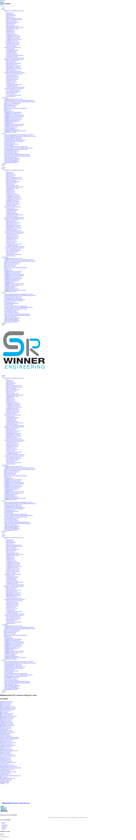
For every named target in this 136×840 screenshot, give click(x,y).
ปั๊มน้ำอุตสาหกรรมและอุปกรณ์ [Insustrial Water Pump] (14, 59)
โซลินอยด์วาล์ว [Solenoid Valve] (12, 77)
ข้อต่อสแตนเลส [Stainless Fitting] (12, 92)
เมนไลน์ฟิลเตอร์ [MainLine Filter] (12, 40)
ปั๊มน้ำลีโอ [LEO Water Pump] (11, 69)
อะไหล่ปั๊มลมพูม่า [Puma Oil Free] (12, 28)
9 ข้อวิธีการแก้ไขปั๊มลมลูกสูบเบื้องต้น (11, 159)
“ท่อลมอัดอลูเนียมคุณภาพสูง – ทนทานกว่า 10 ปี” (13, 138)
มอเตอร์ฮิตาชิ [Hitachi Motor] (11, 51)
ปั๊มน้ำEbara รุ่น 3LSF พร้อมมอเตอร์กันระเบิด (12, 262)
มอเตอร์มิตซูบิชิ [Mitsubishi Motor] (12, 209)
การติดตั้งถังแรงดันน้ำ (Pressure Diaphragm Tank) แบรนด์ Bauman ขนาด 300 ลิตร (18, 100)
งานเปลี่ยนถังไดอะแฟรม (8, 122)
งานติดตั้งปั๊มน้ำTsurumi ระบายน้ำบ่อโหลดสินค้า (13, 112)
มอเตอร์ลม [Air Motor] (10, 48)
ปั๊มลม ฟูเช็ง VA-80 (7, 109)
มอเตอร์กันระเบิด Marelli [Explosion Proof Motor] (15, 217)
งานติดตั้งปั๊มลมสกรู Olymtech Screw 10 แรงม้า (12, 117)
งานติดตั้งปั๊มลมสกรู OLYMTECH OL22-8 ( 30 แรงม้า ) (14, 124)
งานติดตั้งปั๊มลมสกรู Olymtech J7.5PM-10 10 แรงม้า (13, 258)
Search (1, 5)
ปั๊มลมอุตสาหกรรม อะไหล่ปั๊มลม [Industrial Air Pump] (14, 10)
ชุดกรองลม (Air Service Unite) (11, 81)
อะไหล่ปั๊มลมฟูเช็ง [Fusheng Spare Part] (13, 36)
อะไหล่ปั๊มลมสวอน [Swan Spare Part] (13, 38)
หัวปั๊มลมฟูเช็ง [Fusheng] (10, 31)
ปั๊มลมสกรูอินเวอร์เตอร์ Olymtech (10, 105)
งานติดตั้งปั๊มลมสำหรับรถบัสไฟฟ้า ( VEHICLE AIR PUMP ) (15, 130)
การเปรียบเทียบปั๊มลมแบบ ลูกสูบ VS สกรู (11, 150)
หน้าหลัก (3, 167)
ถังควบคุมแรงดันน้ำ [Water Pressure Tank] (13, 71)
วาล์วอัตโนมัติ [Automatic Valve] (12, 85)
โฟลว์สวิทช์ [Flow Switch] (11, 80)
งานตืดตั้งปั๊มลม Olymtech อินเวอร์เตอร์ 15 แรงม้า (13, 118)
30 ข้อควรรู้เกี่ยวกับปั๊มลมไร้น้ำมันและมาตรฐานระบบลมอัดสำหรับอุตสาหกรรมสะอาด (20, 136)
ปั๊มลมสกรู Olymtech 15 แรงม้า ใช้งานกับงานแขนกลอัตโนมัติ (15, 108)
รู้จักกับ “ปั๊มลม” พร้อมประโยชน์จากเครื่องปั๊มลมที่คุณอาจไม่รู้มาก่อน (17, 154)
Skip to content (2, 0)
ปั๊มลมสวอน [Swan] (9, 16)
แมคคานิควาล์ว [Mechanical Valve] (12, 76)
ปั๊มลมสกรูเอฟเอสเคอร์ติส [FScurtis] (12, 22)
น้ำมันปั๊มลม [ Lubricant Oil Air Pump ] (13, 42)
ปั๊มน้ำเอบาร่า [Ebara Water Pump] (12, 60)
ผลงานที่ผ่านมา (5, 97)
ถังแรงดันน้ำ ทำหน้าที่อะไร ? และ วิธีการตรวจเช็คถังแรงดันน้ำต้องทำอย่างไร (18, 307)
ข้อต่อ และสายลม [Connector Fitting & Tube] (14, 73)
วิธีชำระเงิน (4, 163)
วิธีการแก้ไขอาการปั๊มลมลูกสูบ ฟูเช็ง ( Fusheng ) (13, 137)
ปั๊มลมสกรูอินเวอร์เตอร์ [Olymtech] (12, 26)
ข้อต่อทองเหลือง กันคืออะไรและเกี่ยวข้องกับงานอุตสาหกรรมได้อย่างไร (17, 315)
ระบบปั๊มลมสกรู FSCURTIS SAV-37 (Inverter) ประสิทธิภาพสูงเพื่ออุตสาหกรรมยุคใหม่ (19, 101)
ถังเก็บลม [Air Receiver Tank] (11, 34)
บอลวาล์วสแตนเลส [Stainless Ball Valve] (13, 91)
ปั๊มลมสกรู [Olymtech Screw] (11, 20)
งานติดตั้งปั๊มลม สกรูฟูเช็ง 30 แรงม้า (10, 126)
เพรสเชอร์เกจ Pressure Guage (9, 142)
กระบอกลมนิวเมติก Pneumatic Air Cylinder (14, 84)
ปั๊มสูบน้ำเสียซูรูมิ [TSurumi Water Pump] (13, 65)
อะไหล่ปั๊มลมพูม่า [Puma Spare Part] (12, 35)
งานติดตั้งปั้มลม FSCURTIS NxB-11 (10, 132)
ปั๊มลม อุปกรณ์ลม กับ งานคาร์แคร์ (10, 311)
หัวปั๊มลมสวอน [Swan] (10, 32)
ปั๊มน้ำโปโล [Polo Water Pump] (11, 64)
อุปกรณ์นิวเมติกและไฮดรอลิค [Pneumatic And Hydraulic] (14, 72)
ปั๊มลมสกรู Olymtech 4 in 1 (9, 110)
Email (1, 834)
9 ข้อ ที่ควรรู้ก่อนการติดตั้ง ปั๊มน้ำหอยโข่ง (11, 161)
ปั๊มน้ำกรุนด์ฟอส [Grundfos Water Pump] (13, 63)
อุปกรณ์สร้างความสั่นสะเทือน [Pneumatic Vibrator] (15, 87)
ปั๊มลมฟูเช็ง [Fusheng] (10, 14)
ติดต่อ (3, 165)
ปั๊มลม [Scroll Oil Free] (10, 24)
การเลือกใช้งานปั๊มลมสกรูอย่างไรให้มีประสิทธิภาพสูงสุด (14, 140)
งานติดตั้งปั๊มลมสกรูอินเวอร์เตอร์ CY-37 (11, 121)
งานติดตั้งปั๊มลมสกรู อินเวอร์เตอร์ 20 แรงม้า (12, 113)
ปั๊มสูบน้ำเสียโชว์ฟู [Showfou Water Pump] (13, 68)
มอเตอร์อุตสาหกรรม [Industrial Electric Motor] (12, 47)
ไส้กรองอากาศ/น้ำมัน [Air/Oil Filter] (12, 44)
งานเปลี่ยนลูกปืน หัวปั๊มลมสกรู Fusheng (11, 129)
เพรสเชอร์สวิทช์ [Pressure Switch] (12, 79)
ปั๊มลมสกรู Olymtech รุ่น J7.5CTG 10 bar (11, 104)
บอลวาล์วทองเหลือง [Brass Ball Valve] (13, 89)
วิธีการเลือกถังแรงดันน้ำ (8, 145)
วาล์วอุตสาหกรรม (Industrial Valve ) (10, 157)
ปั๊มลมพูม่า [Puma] (9, 172)
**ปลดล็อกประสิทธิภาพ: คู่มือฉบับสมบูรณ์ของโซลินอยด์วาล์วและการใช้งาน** (18, 134)
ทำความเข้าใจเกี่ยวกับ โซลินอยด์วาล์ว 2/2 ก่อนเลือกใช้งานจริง (15, 146)
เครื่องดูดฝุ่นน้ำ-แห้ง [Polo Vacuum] (12, 43)
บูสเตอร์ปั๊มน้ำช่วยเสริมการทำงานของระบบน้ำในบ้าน (14, 116)
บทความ (3, 133)
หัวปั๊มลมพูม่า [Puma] (10, 30)
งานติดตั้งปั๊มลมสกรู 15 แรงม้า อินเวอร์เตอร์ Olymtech (14, 114)
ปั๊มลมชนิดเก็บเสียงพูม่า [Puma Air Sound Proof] (14, 27)
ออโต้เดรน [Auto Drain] (10, 83)
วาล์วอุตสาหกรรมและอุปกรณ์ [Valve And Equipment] (14, 88)
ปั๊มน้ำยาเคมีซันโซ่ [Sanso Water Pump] (13, 67)
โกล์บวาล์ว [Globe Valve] (10, 93)
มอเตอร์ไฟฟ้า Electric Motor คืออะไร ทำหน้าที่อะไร (13, 141)
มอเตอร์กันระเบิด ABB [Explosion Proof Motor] (14, 55)
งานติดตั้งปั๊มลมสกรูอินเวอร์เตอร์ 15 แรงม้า (12, 120)
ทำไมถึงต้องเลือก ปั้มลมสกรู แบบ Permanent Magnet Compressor (15, 149)
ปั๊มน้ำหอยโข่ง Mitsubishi (10, 61)
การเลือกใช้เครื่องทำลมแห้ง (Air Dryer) (11, 303)
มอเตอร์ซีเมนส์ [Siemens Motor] (12, 56)
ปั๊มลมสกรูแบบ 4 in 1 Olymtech (9, 266)
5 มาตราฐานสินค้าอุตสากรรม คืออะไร (11, 153)
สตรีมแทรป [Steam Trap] (10, 96)
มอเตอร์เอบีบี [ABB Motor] (11, 52)
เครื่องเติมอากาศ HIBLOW (11, 46)
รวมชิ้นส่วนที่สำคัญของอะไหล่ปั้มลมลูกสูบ (12, 158)
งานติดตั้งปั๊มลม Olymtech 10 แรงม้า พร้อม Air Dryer (13, 125)
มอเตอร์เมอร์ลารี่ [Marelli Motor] (12, 213)
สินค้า (3, 9)
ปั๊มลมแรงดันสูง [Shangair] (11, 15)
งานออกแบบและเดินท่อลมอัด (9, 128)
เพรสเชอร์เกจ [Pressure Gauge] (11, 75)
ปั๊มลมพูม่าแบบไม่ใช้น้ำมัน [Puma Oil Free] (14, 18)
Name (1, 833)
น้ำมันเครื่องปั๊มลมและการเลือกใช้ (10, 162)
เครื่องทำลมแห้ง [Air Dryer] (11, 23)
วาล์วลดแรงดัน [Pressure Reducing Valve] (13, 254)
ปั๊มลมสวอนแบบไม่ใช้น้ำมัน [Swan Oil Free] (14, 19)
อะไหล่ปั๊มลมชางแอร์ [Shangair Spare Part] (14, 39)
